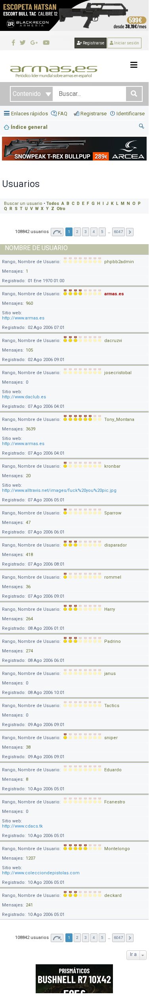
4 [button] (94, 231)
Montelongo (117, 848)
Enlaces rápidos (29, 114)
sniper (111, 737)
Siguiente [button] (130, 232)
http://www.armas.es (23, 318)
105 (29, 350)
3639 (30, 429)
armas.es (114, 293)
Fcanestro (114, 802)
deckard (113, 895)
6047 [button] (118, 231)
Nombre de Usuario (36, 248)
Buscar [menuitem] (142, 127)
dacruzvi (113, 340)
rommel (112, 577)
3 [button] (85, 231)
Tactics (111, 705)
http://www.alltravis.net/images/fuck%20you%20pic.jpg (59, 490)
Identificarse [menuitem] (131, 114)
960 (29, 303)
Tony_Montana (119, 419)
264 (29, 618)
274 (29, 651)
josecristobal (118, 372)
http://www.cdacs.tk (22, 826)
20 (28, 475)
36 (28, 586)
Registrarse (93, 43)
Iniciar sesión (126, 43)
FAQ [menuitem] (62, 114)
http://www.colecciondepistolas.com (41, 873)
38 (28, 747)
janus (110, 673)
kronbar (112, 466)
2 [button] (77, 231)
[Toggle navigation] (134, 65)
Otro (61, 208)
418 (29, 554)
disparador (115, 545)
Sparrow (112, 513)
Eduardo (113, 769)
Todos (52, 203)
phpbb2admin (119, 261)
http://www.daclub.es (24, 397)
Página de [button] (57, 232)
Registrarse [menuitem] (93, 114)
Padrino (112, 641)
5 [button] (102, 231)
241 (29, 905)
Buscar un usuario (23, 203)
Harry (109, 609)
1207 (30, 858)
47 (28, 522)
